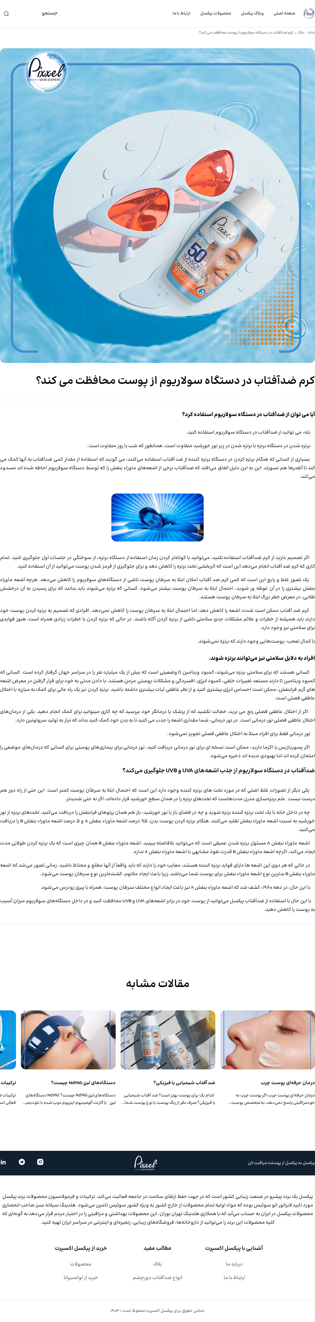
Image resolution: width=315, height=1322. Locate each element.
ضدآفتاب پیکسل (247, 901)
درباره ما (234, 1264)
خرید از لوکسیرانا (81, 1278)
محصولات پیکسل (215, 13)
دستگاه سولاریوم (66, 468)
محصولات (80, 1264)
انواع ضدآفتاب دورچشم (157, 1278)
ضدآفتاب (267, 432)
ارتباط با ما (181, 13)
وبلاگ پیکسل (252, 13)
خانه (311, 33)
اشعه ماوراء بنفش (289, 843)
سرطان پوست (231, 597)
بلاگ (300, 33)
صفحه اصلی (284, 13)
